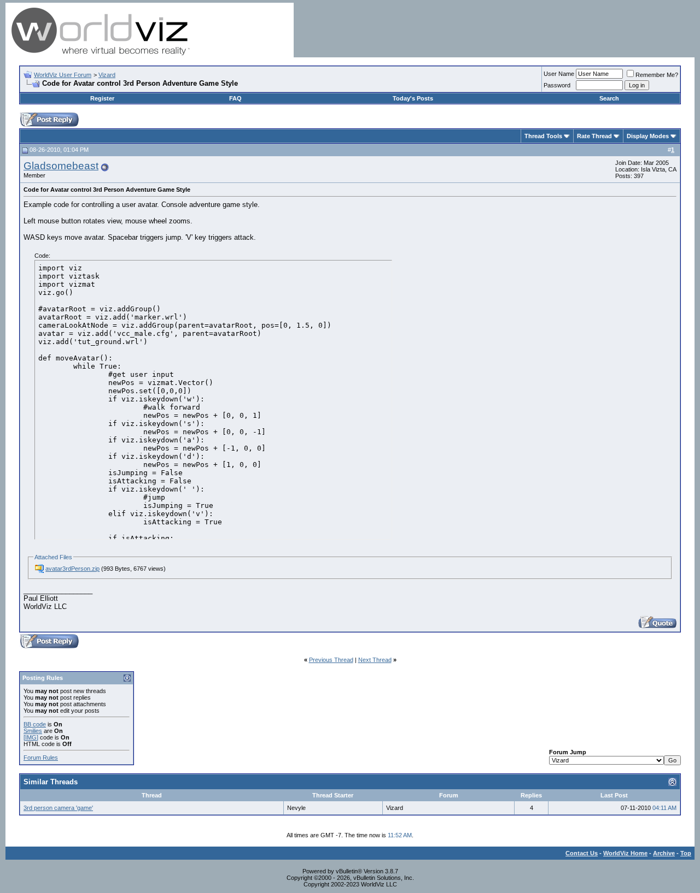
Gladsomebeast (61, 165)
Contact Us (581, 853)
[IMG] (31, 737)
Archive (664, 853)
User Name (559, 73)
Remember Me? (656, 75)
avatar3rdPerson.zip (72, 568)
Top (685, 853)
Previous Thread (331, 660)
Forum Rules (41, 757)
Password (557, 85)
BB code (35, 724)
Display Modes (648, 136)
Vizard (106, 75)
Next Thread (375, 660)
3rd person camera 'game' (58, 808)
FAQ (235, 98)
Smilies (33, 731)
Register (102, 98)
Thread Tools (543, 136)
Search (609, 98)
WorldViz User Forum (62, 75)
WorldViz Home (625, 853)
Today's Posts (413, 98)
